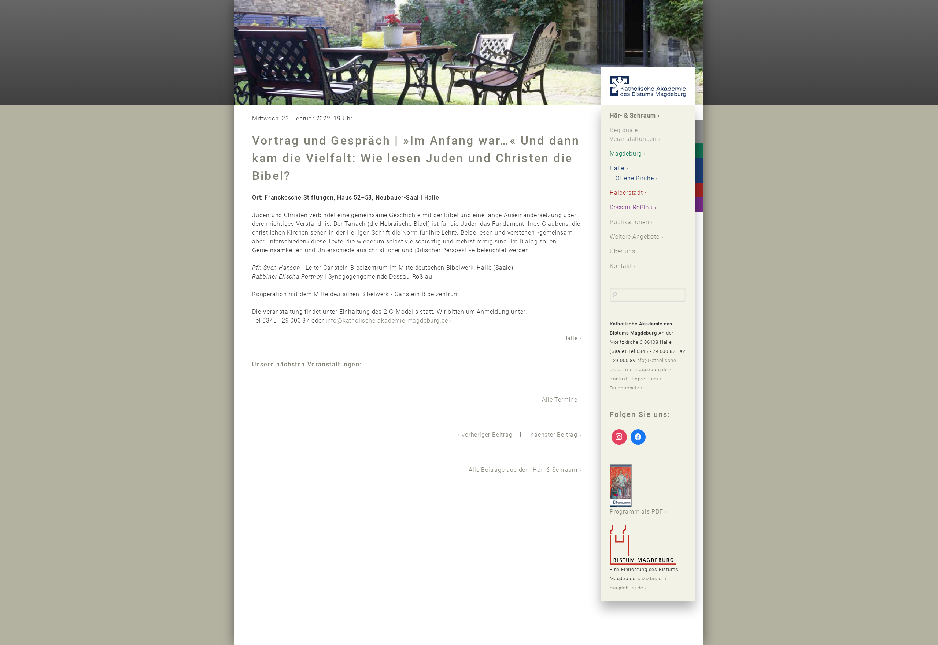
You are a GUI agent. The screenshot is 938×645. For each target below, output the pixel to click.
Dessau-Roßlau (631, 207)
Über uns (622, 251)
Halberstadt (626, 192)
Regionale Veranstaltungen (633, 134)
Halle (570, 338)
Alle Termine (559, 399)
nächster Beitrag (554, 434)
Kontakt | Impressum (634, 378)
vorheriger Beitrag (487, 434)
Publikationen (629, 222)
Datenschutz (624, 388)
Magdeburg (626, 153)
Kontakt (621, 265)
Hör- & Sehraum (633, 115)
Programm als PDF (636, 511)
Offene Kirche (635, 178)
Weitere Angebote (635, 236)
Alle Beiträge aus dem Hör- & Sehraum (523, 469)
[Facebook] (638, 437)
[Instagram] (619, 437)
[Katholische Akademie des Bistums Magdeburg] (648, 86)
